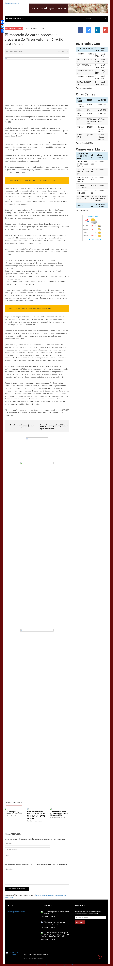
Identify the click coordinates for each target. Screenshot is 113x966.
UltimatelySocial (70, 965)
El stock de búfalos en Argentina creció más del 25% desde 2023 (59, 813)
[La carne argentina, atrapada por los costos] (42, 912)
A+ (63, 51)
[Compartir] (2, 31)
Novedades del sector (13, 28)
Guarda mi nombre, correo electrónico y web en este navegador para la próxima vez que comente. (36, 864)
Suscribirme (80, 922)
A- (58, 51)
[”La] (5, 809)
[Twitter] (2, 26)
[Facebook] (2, 22)
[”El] (51, 809)
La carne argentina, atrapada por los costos (13, 812)
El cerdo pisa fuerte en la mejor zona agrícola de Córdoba (23, 425)
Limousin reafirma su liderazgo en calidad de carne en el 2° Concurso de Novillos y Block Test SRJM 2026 (36, 815)
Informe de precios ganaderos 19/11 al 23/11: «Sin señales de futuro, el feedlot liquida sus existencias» (53, 426)
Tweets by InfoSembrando (16, 912)
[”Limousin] (28, 809)
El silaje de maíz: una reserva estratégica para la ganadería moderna (57, 923)
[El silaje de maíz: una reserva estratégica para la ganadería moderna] (42, 922)
